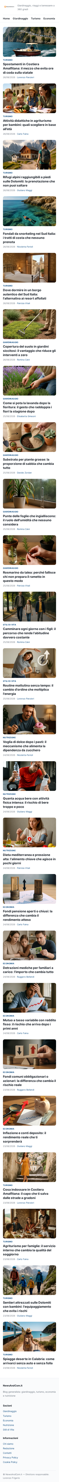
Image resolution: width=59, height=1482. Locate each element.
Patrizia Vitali (23, 303)
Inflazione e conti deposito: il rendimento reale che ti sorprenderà (24, 1137)
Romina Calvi (23, 359)
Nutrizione (9, 737)
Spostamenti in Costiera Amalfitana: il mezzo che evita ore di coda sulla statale (28, 68)
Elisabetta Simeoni (26, 416)
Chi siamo (8, 1443)
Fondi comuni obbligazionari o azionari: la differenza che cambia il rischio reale (29, 1081)
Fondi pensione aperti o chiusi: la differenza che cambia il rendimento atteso (27, 915)
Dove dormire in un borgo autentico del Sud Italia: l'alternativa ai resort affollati (24, 294)
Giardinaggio (20, 18)
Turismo (35, 18)
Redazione (8, 1448)
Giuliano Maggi (24, 190)
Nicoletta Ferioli (25, 246)
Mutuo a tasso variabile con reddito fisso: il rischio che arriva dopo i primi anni (29, 1024)
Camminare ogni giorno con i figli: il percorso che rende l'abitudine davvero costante (29, 633)
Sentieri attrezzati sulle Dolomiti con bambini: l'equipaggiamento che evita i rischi (27, 1307)
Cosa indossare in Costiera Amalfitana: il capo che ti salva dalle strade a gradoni (25, 1194)
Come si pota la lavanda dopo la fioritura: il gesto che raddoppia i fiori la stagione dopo (27, 407)
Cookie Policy (10, 1462)
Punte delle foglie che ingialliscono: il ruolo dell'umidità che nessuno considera (29, 520)
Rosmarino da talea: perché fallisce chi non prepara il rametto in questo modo (29, 577)
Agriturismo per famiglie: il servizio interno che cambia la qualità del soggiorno (29, 1250)
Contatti (7, 1453)
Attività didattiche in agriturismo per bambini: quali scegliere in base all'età (29, 125)
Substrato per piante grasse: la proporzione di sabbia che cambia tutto (28, 464)
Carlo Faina (22, 134)
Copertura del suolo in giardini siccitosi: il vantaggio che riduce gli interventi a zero (29, 351)
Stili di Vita (9, 624)
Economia (49, 18)
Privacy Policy (10, 1457)
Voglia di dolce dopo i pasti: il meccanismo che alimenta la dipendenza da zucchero (24, 746)
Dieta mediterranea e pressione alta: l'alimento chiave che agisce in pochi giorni (29, 859)
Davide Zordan (24, 472)
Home (6, 18)
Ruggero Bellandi (25, 976)
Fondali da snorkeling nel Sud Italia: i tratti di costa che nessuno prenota (29, 238)
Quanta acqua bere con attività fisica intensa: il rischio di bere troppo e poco (26, 803)
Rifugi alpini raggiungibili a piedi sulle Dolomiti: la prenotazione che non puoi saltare (29, 181)
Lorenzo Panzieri (25, 77)
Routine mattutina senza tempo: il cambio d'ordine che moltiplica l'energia (28, 690)
